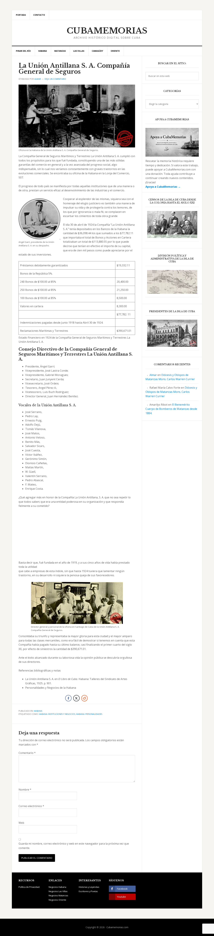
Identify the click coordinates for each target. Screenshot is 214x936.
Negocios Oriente (57, 899)
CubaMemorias (107, 31)
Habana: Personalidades (89, 714)
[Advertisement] (77, 536)
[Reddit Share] (84, 698)
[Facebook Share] (68, 698)
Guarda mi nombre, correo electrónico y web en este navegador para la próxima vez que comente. (74, 846)
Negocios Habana (57, 886)
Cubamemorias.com (117, 927)
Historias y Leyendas (89, 886)
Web (21, 823)
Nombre (25, 789)
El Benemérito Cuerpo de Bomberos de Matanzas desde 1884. (171, 409)
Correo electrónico (31, 806)
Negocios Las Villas (58, 891)
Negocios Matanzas (58, 895)
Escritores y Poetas (88, 891)
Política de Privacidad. (29, 886)
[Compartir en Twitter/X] (76, 698)
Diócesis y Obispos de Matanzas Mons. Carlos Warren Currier (171, 392)
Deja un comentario (55, 79)
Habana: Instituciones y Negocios (57, 714)
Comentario (27, 753)
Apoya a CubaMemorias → (163, 186)
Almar (153, 375)
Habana (38, 711)
